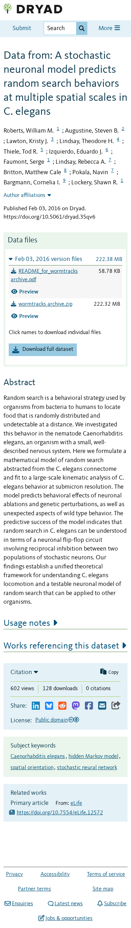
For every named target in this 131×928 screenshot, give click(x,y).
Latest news (68, 904)
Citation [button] (21, 672)
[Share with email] (102, 706)
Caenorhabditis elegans (37, 756)
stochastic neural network (87, 768)
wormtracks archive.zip (45, 304)
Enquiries (22, 904)
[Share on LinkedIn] (36, 706)
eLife (76, 803)
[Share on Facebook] (89, 706)
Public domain (51, 720)
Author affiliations (24, 195)
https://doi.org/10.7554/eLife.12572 (60, 813)
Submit (22, 28)
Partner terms (34, 889)
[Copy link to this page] (116, 706)
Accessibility (55, 874)
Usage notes (26, 623)
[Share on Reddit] (62, 706)
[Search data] (81, 28)
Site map (103, 889)
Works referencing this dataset (61, 646)
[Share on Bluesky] (49, 706)
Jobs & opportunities (69, 918)
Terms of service (106, 874)
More (106, 28)
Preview (28, 291)
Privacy (14, 874)
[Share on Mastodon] (76, 706)
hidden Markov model (93, 756)
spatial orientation (31, 768)
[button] (65, 259)
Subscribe (115, 904)
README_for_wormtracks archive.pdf (44, 276)
